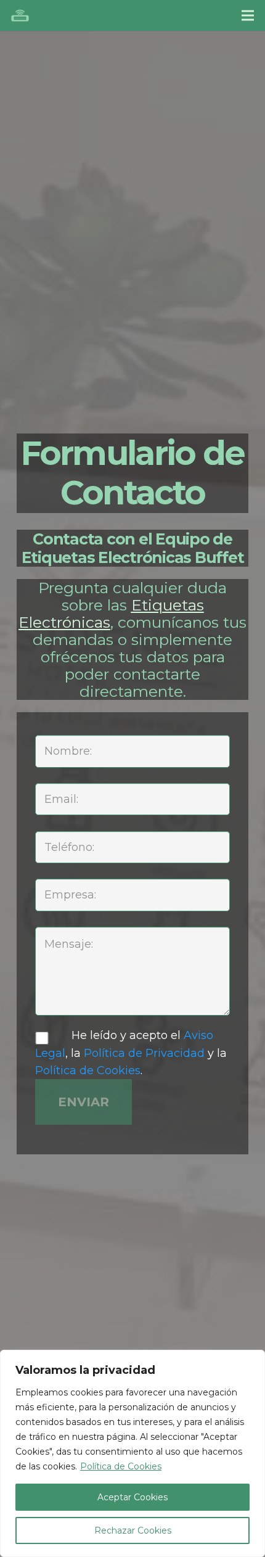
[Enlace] (20, 15)
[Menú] (248, 15)
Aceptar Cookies (132, 1497)
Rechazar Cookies (132, 1530)
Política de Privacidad (144, 1053)
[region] (132, 1453)
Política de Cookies (120, 1466)
